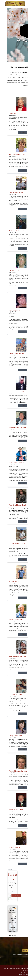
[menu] (2, 2)
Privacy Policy (21, 974)
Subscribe (16, 895)
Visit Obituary (22, 132)
